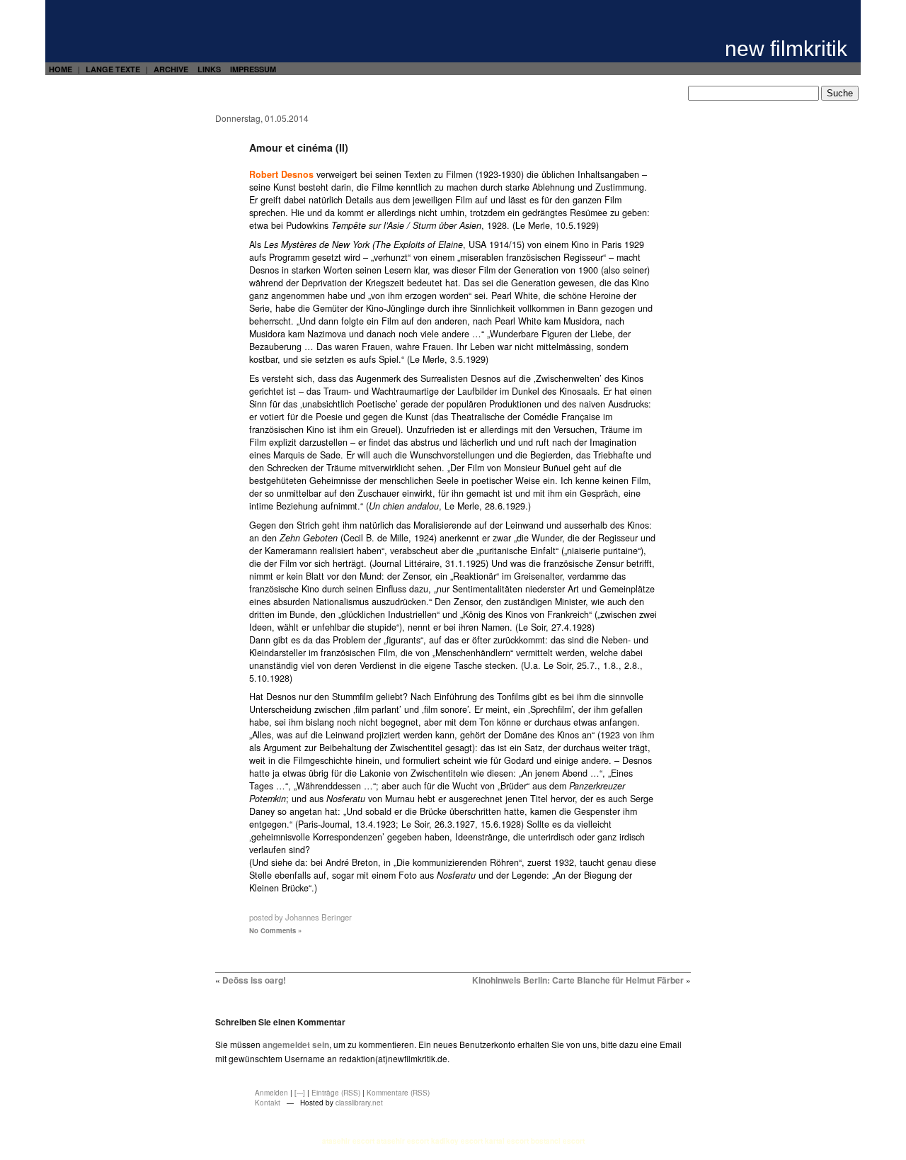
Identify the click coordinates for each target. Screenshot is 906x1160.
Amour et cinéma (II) (298, 147)
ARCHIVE (171, 69)
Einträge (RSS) (335, 1093)
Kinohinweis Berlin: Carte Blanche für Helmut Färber (578, 980)
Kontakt (267, 1103)
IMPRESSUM (253, 69)
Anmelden (271, 1093)
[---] (299, 1093)
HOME (60, 69)
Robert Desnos (281, 174)
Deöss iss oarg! (254, 980)
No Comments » (275, 930)
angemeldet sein (296, 1044)
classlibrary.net (359, 1103)
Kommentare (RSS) (398, 1093)
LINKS (209, 69)
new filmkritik (786, 48)
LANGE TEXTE (113, 69)
